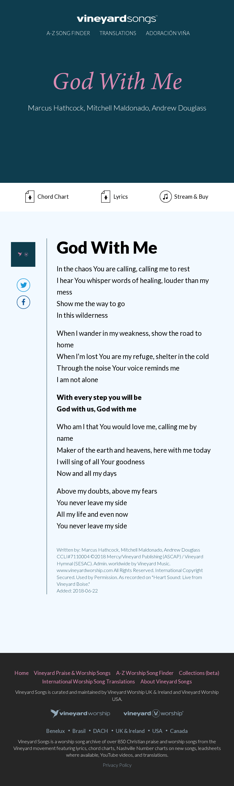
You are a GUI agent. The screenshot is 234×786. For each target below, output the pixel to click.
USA (157, 731)
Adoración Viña (168, 33)
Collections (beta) (199, 673)
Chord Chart (53, 196)
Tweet (23, 285)
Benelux (55, 731)
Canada (179, 731)
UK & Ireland (130, 731)
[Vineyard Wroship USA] (153, 714)
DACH (100, 731)
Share (23, 302)
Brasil (79, 731)
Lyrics (120, 196)
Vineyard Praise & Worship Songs (72, 673)
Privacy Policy (117, 765)
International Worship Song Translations (88, 681)
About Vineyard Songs (166, 681)
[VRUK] (80, 714)
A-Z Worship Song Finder (145, 673)
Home (22, 673)
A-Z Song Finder (68, 33)
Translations (118, 33)
